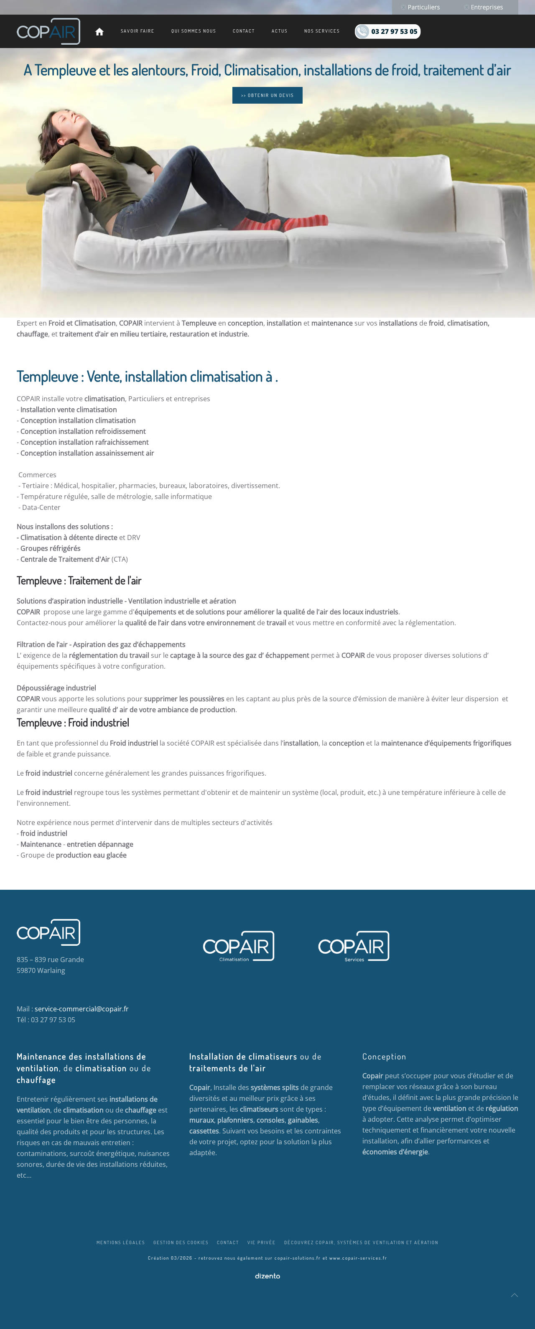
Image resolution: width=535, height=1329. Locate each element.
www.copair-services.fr (358, 1258)
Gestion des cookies (181, 1242)
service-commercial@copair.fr (82, 1008)
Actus (280, 31)
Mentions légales (121, 1242)
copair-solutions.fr (298, 1258)
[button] (514, 1295)
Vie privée (261, 1242)
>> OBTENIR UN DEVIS (267, 95)
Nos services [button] (322, 31)
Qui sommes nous (193, 31)
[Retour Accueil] (48, 31)
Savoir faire (138, 31)
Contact (244, 31)
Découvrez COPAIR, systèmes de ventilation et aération (361, 1242)
